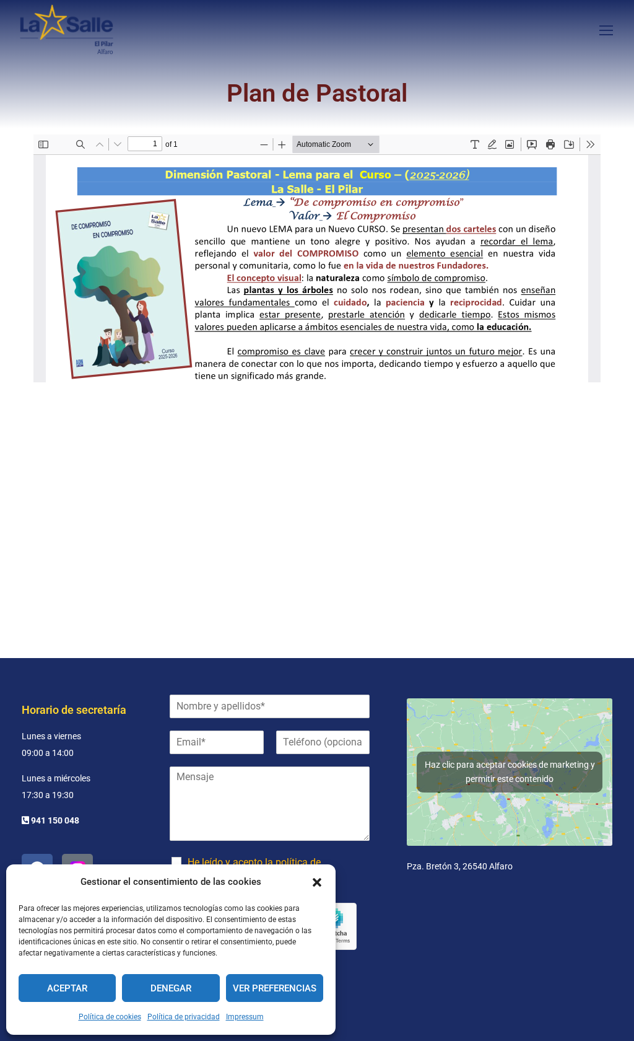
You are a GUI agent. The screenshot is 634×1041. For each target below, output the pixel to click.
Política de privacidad (183, 1016)
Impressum (245, 1016)
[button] (317, 882)
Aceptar (67, 988)
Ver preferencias (274, 988)
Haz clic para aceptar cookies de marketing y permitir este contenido (510, 772)
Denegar (170, 988)
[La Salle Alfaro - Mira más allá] (67, 29)
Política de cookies (110, 1016)
